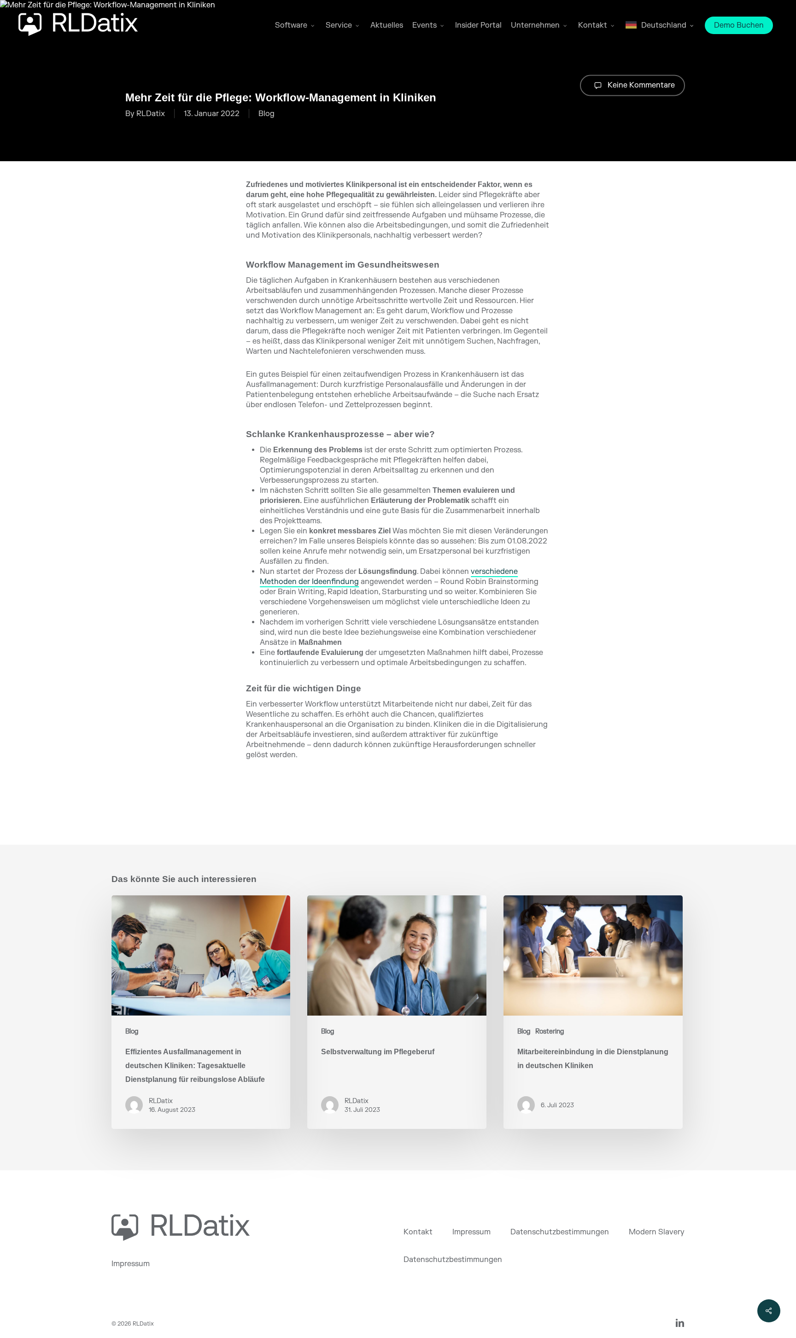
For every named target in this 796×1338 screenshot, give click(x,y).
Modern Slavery (657, 1232)
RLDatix (150, 113)
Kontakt (418, 1232)
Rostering (549, 1031)
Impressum (130, 1263)
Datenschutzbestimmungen (559, 1232)
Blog (266, 113)
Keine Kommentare (640, 84)
